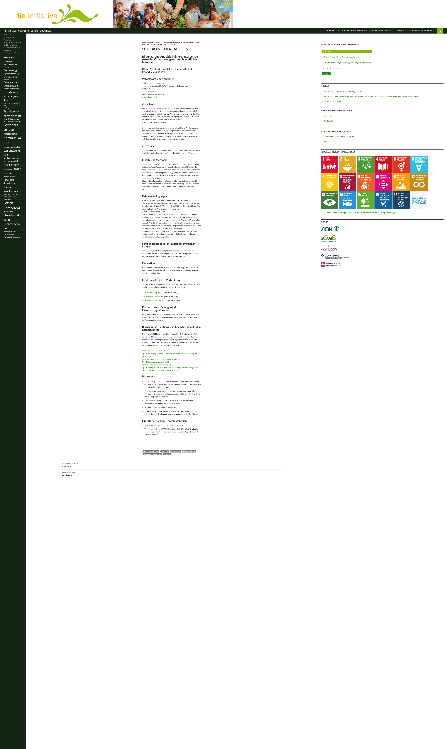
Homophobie (175, 451)
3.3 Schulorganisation (151, 43)
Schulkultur (9, 183)
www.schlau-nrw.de (152, 296)
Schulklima (8, 179)
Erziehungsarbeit (8, 108)
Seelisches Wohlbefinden (152, 454)
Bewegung (10, 70)
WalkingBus (329, 121)
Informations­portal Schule (353, 31)
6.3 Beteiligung (154, 45)
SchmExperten (69, 473)
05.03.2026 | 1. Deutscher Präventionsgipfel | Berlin (344, 91)
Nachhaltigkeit (11, 164)
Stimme (11, 211)
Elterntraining (10, 76)
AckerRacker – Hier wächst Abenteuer (339, 137)
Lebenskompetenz (12, 146)
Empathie (6, 79)
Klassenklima (10, 133)
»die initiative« (331, 31)
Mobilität (15, 161)
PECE (326, 142)
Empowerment (10, 82)
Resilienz (9, 173)
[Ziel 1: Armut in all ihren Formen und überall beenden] (329, 164)
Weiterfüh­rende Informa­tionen (420, 31)
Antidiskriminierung (151, 451)
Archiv (339, 101)
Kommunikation (189, 451)
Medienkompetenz (11, 158)
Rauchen (9, 169)
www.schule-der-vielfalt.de (155, 425)
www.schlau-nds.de (150, 97)
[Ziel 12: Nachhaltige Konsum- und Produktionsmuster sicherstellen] (419, 182)
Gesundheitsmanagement (12, 121)
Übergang (17, 237)
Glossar (399, 31)
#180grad (328, 116)
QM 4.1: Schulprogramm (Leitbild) (155, 362)
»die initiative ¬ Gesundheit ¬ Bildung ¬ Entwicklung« (27, 30)
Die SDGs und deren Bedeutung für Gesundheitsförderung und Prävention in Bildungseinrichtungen (358, 213)
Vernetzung (8, 237)
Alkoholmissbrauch (10, 64)
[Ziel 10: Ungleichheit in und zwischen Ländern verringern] (383, 182)
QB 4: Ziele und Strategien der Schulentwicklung (161, 359)
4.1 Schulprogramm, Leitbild (171, 43)
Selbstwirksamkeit (10, 194)
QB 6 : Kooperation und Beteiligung (156, 365)
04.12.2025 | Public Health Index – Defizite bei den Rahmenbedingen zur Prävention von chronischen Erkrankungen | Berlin (371, 96)
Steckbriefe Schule (167, 45)
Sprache (6, 211)
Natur (5, 169)
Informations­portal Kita (380, 31)
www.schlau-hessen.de (154, 300)
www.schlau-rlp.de (152, 292)
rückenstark (70, 465)
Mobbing (6, 161)
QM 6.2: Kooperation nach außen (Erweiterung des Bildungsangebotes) (170, 367)
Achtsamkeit (8, 62)
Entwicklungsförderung (11, 89)
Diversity (165, 451)
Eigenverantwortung (11, 74)
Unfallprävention (10, 232)
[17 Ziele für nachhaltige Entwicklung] (419, 200)
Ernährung (10, 92)
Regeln (16, 168)
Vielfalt (167, 454)
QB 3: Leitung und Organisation (155, 351)
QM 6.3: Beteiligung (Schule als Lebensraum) (160, 370)
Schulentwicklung (9, 177)
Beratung (6, 67)
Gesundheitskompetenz (11, 119)
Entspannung (10, 85)
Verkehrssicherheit (8, 234)
